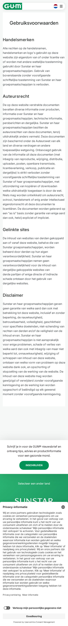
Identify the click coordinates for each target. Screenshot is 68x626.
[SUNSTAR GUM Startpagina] (12, 6)
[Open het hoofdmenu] (62, 6)
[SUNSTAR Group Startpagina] (34, 501)
